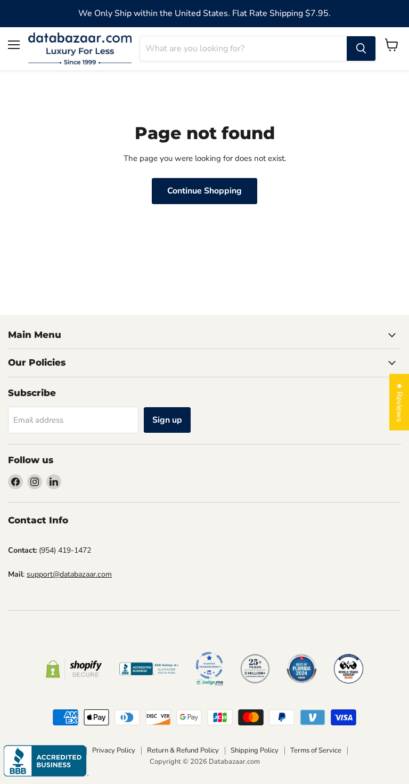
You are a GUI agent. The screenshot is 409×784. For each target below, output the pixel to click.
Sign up (167, 420)
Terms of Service (315, 750)
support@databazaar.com (69, 574)
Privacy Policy (113, 750)
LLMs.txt (366, 750)
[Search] (361, 48)
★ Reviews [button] (399, 402)
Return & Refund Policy (183, 750)
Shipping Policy (255, 750)
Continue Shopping (204, 191)
